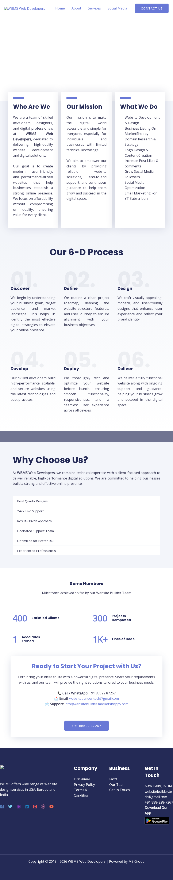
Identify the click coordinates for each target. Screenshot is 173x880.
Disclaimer (82, 779)
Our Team (117, 784)
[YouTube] (51, 806)
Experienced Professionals (36, 551)
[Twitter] (10, 806)
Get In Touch (119, 790)
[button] (152, 8)
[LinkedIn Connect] (43, 806)
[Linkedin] (27, 806)
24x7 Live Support (30, 511)
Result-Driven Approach (34, 521)
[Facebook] (2, 806)
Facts (113, 779)
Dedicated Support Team (35, 531)
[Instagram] (18, 806)
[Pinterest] (35, 806)
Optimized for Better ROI (35, 541)
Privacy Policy (84, 784)
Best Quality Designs (32, 501)
